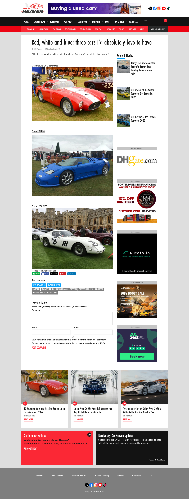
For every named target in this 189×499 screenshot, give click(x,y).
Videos (121, 29)
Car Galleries (39, 285)
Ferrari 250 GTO (39, 206)
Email (76, 327)
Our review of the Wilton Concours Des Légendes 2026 (142, 93)
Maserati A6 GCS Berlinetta (45, 65)
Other (142, 29)
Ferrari (73, 289)
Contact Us (136, 475)
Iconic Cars (111, 29)
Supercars (54, 21)
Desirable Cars (85, 29)
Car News (68, 21)
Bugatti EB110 (38, 131)
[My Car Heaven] (32, 8)
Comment (36, 310)
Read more (28, 419)
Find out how (30, 448)
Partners (96, 21)
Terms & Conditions (157, 460)
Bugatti (36, 289)
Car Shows (82, 21)
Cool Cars (98, 29)
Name (34, 327)
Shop (107, 21)
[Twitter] (150, 9)
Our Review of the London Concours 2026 (143, 118)
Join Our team (57, 475)
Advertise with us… (79, 475)
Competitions (39, 21)
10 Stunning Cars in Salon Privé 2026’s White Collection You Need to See (142, 410)
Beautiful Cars (70, 29)
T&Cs (102, 343)
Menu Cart (133, 21)
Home (26, 21)
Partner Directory (102, 475)
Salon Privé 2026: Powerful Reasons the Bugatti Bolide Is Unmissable (93, 410)
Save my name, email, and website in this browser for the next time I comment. (69, 339)
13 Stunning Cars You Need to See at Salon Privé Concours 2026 (44, 410)
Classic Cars (44, 29)
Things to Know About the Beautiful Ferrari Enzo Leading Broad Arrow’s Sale (143, 68)
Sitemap (120, 475)
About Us (39, 475)
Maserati (99, 289)
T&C (151, 475)
